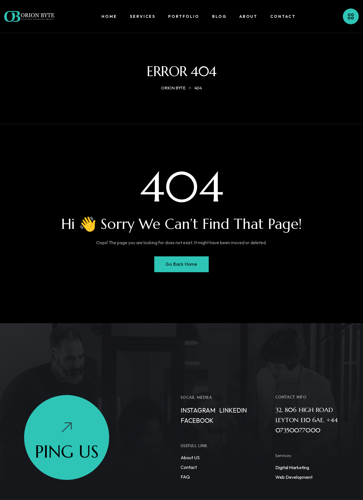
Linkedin (233, 410)
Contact (189, 467)
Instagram (198, 410)
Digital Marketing (292, 467)
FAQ (185, 477)
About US (190, 457)
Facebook (197, 420)
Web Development (294, 477)
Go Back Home (181, 264)
